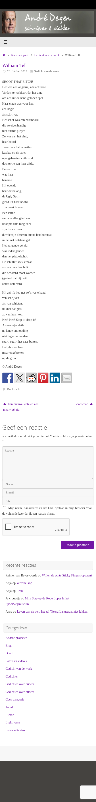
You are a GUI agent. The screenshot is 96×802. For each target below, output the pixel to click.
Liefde (10, 715)
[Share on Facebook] (7, 378)
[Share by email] (66, 378)
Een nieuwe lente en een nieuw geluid (20, 406)
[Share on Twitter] (19, 378)
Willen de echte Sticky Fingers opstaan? (67, 575)
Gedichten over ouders (20, 684)
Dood (9, 653)
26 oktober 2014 (17, 71)
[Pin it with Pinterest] (43, 378)
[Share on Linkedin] (55, 378)
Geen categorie (20, 55)
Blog (9, 645)
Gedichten (12, 676)
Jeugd (9, 707)
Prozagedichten (15, 730)
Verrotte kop (24, 583)
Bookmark (13, 389)
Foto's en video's (16, 661)
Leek (20, 591)
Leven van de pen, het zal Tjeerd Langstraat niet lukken (52, 611)
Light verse (13, 722)
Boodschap (82, 404)
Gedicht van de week (47, 55)
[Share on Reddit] (31, 378)
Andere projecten (16, 638)
